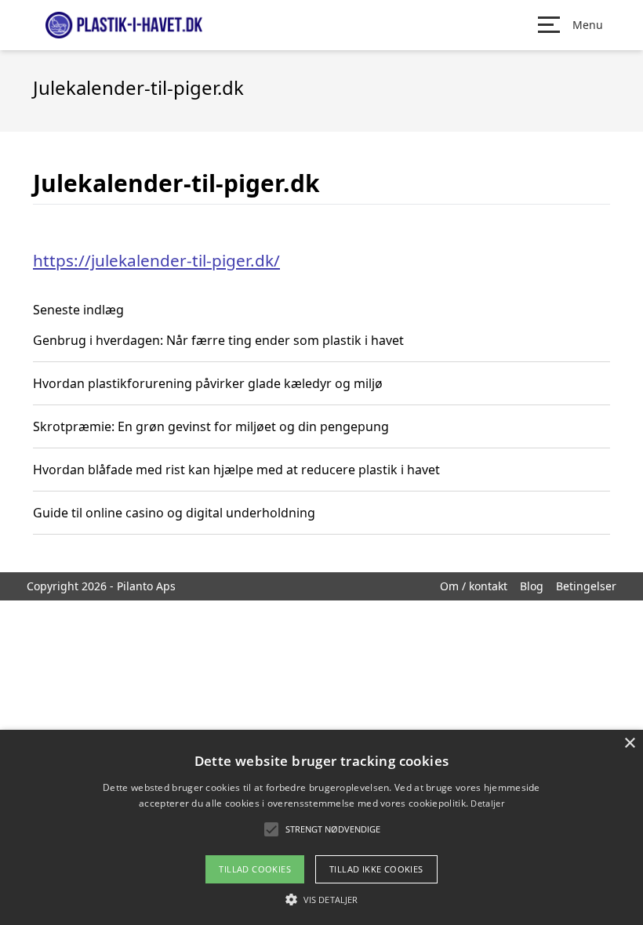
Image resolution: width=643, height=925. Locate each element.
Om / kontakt (473, 586)
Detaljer (486, 803)
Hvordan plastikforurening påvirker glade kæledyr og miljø (208, 383)
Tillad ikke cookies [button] (376, 869)
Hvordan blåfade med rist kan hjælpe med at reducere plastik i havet (236, 469)
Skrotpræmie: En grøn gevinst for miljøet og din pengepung (211, 426)
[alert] (321, 827)
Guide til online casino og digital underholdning (174, 512)
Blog (531, 586)
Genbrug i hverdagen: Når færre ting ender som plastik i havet (218, 340)
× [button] (629, 743)
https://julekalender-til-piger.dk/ (156, 260)
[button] (321, 899)
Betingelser (586, 586)
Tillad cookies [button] (255, 869)
